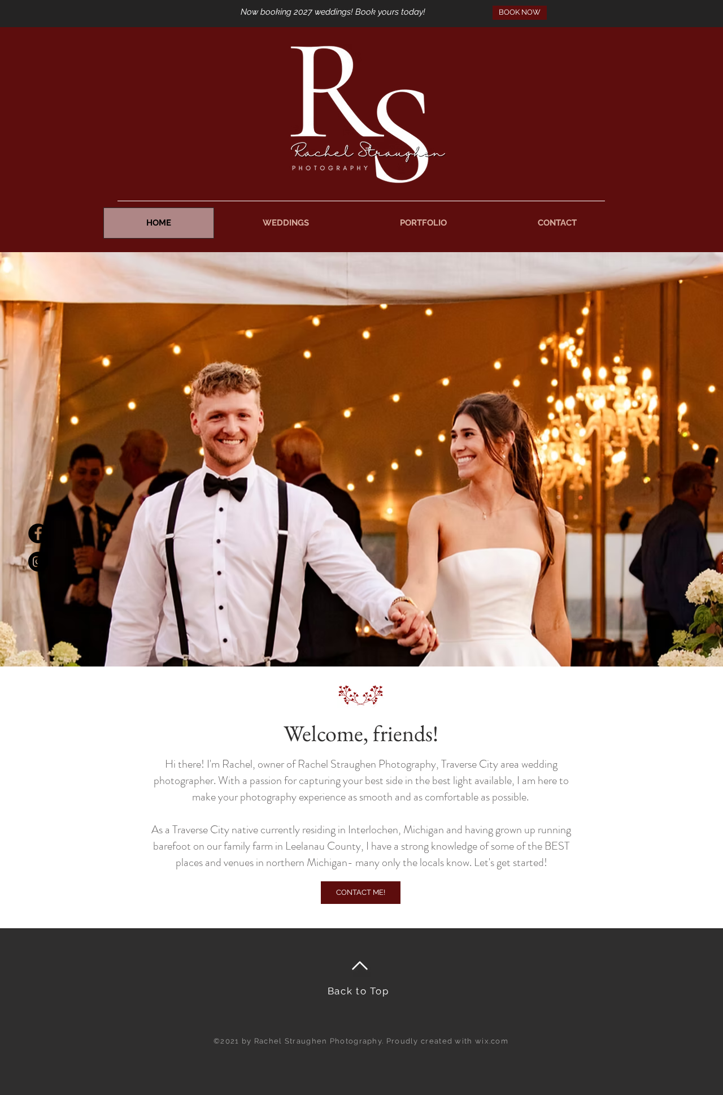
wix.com (491, 1041)
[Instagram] (38, 562)
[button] (285, 223)
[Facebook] (38, 533)
